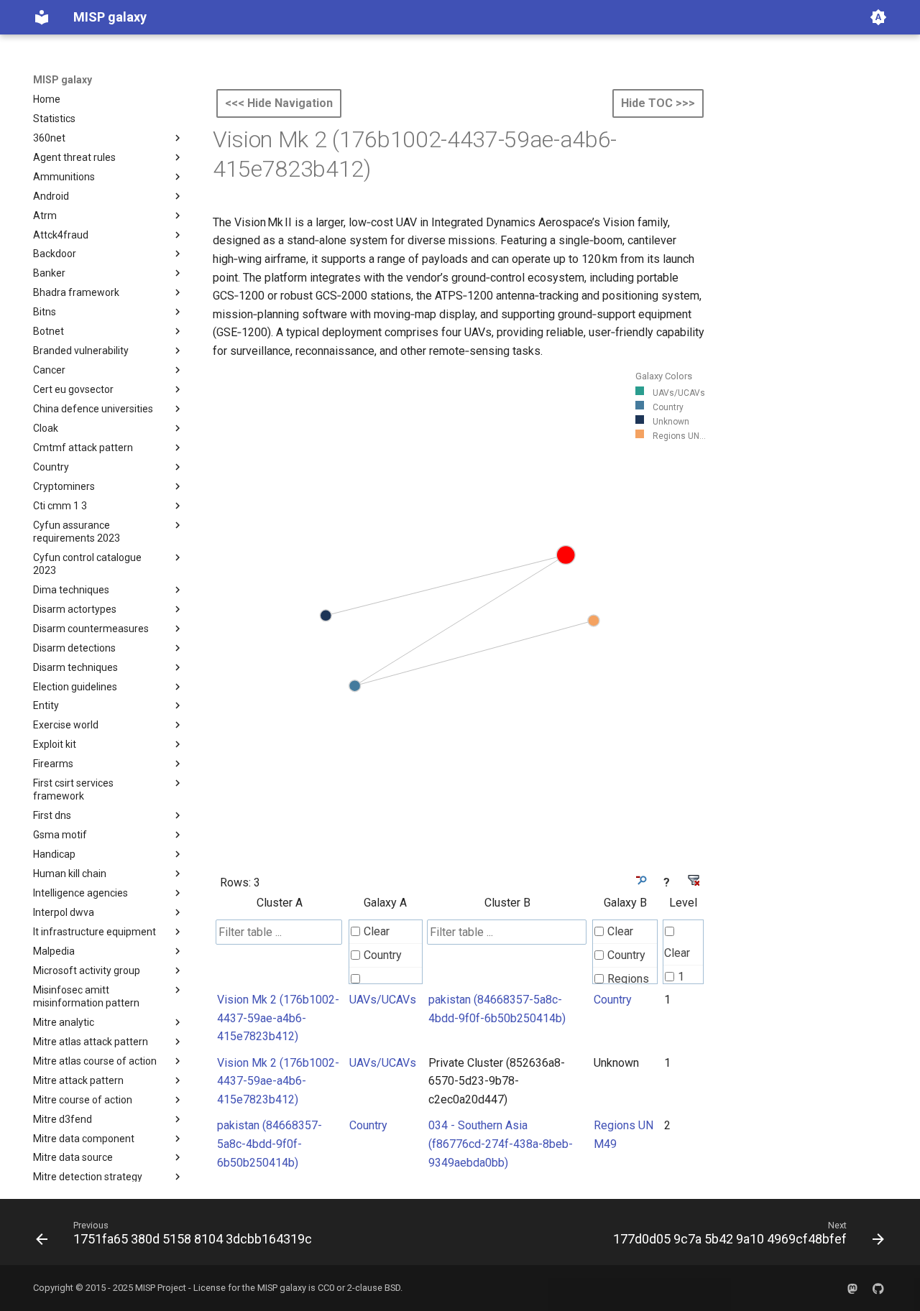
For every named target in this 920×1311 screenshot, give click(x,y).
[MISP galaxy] (41, 17)
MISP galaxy (62, 79)
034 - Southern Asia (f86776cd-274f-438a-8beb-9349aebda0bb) (500, 1143)
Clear (377, 931)
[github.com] (878, 1288)
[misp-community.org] (852, 1288)
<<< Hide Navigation (279, 103)
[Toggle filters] (640, 880)
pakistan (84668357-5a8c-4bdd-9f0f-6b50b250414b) (269, 1143)
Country (383, 955)
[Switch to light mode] (878, 17)
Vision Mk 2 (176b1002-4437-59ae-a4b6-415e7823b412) (278, 1018)
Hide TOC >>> (658, 103)
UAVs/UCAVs (382, 999)
